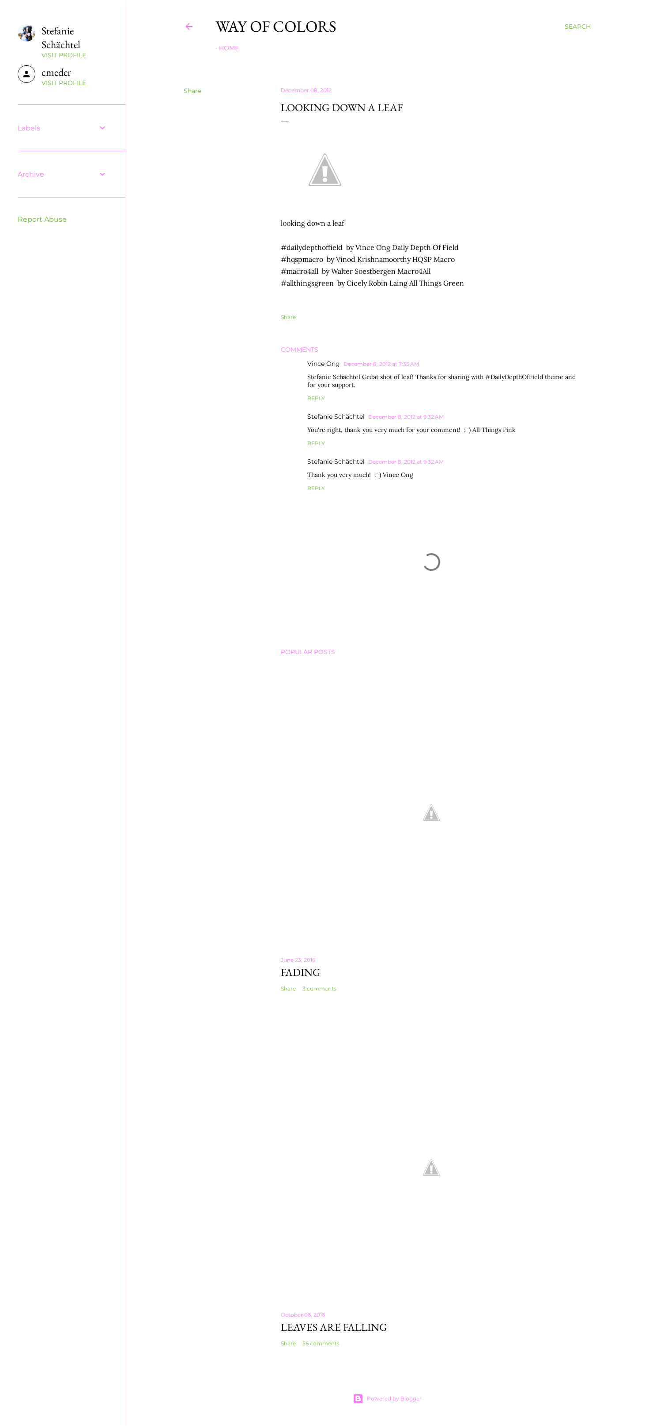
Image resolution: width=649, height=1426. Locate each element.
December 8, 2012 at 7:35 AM (381, 364)
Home (229, 48)
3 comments (319, 988)
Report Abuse (42, 219)
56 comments (321, 1343)
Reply (316, 398)
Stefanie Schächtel (336, 417)
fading (301, 972)
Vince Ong (323, 364)
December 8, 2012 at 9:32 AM (406, 416)
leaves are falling (334, 1327)
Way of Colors (275, 26)
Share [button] (192, 91)
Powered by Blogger (394, 1398)
